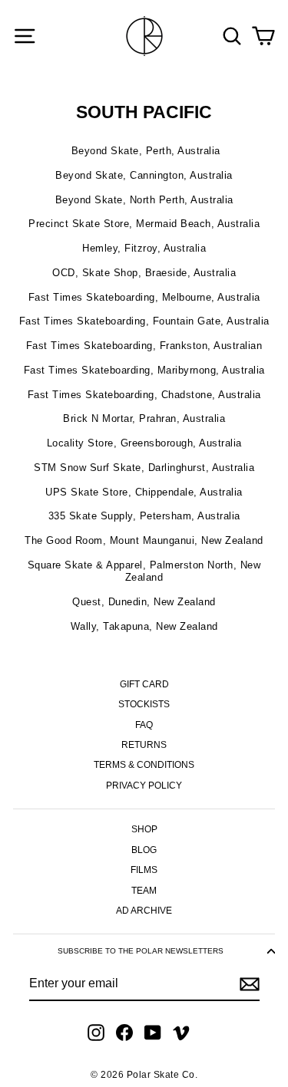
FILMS (144, 870)
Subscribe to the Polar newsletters (140, 951)
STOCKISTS (144, 704)
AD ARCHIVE (144, 910)
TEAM (144, 890)
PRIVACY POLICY (144, 785)
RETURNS (144, 744)
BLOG (144, 850)
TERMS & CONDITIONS (144, 764)
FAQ (144, 725)
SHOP (144, 829)
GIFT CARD (144, 684)
